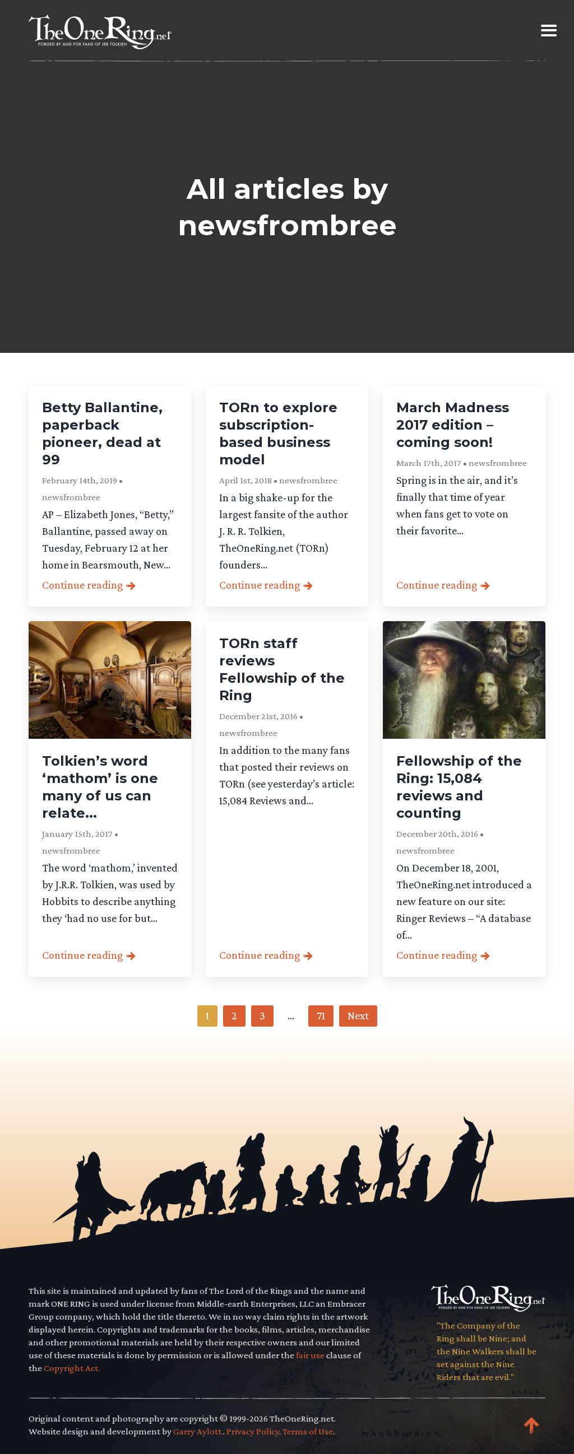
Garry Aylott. (198, 1431)
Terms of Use (308, 1431)
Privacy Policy (252, 1431)
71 (321, 1015)
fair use (310, 1355)
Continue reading (76, 585)
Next (358, 1015)
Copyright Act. (72, 1368)
